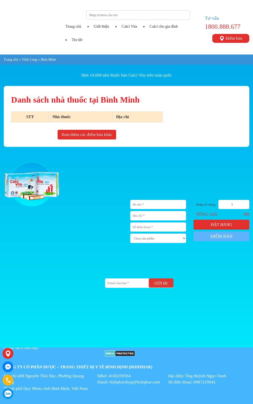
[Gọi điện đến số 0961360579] (7, 380)
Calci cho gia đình (163, 26)
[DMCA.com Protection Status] (120, 353)
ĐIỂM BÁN (221, 236)
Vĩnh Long (29, 59)
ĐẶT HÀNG (221, 224)
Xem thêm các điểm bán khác (86, 134)
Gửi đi (161, 283)
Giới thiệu (101, 26)
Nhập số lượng (205, 204)
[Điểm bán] (7, 353)
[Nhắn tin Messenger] (7, 366)
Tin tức (77, 40)
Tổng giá (206, 214)
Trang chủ (73, 26)
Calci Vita (129, 26)
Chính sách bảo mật (21, 347)
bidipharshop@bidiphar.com (135, 382)
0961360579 (7, 393)
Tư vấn (212, 18)
